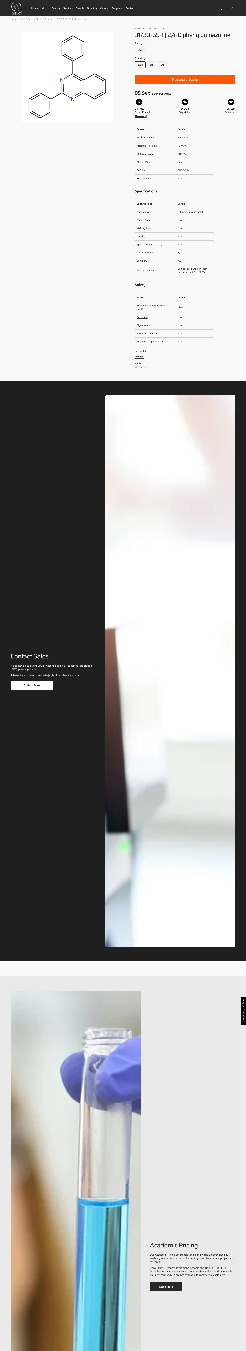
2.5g (141, 65)
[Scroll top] (242, 1347)
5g (152, 65)
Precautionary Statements (151, 341)
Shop (22, 19)
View (180, 307)
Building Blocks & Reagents (40, 19)
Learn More (166, 1287)
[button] (220, 8)
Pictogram (142, 317)
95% (141, 50)
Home (13, 19)
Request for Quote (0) (243, 1010)
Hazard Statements (147, 333)
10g (163, 65)
